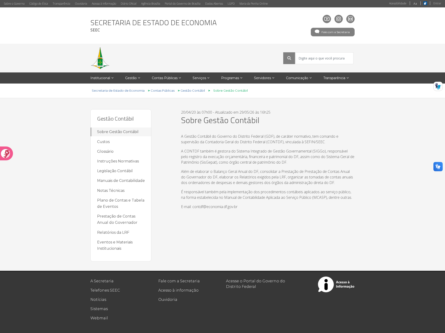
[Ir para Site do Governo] (100, 58)
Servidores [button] (262, 78)
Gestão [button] (131, 78)
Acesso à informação (178, 290)
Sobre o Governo (14, 4)
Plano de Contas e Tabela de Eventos (120, 203)
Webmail (99, 318)
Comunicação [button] (297, 78)
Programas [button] (230, 78)
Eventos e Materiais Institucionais (115, 245)
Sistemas (99, 309)
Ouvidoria (81, 4)
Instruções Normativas (118, 161)
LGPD (231, 4)
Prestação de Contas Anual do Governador (117, 219)
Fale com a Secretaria (335, 32)
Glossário (105, 151)
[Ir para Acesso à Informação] (336, 284)
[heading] (153, 25)
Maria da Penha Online (253, 4)
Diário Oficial (129, 4)
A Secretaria (102, 281)
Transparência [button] (334, 78)
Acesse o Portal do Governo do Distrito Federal (255, 284)
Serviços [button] (199, 78)
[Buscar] (289, 58)
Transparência (61, 4)
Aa (415, 4)
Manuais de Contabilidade (121, 180)
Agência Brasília (150, 4)
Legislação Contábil (115, 171)
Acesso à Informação (104, 4)
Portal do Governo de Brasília (182, 4)
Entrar (437, 3)
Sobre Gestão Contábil (118, 132)
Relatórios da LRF (113, 232)
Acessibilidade (398, 3)
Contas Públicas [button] (165, 78)
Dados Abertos (214, 4)
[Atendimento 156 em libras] (438, 86)
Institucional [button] (100, 78)
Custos (103, 142)
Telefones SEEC (105, 290)
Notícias (98, 299)
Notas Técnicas (110, 190)
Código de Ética (38, 4)
